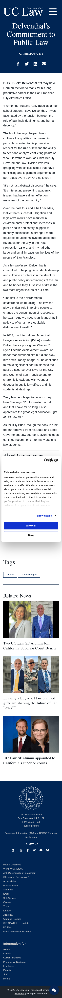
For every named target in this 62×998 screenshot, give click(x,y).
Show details (44, 515)
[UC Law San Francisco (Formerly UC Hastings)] (23, 11)
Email (6, 894)
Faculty (7, 970)
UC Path (7, 927)
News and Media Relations (17, 931)
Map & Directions (12, 864)
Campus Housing (12, 919)
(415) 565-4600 (32, 822)
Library (7, 910)
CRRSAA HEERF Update (16, 923)
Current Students (12, 957)
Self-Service (9, 898)
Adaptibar (8, 915)
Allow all (31, 525)
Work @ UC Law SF (13, 869)
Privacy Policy (10, 885)
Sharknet (8, 889)
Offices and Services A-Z (16, 877)
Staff (5, 974)
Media (6, 978)
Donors (7, 953)
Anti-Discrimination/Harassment (19, 873)
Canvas (7, 902)
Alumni (10, 574)
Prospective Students (14, 962)
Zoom (6, 906)
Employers (8, 966)
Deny (31, 535)
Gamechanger (29, 574)
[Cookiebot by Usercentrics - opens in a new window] (44, 460)
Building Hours (31, 826)
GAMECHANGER (31, 53)
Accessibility (9, 881)
